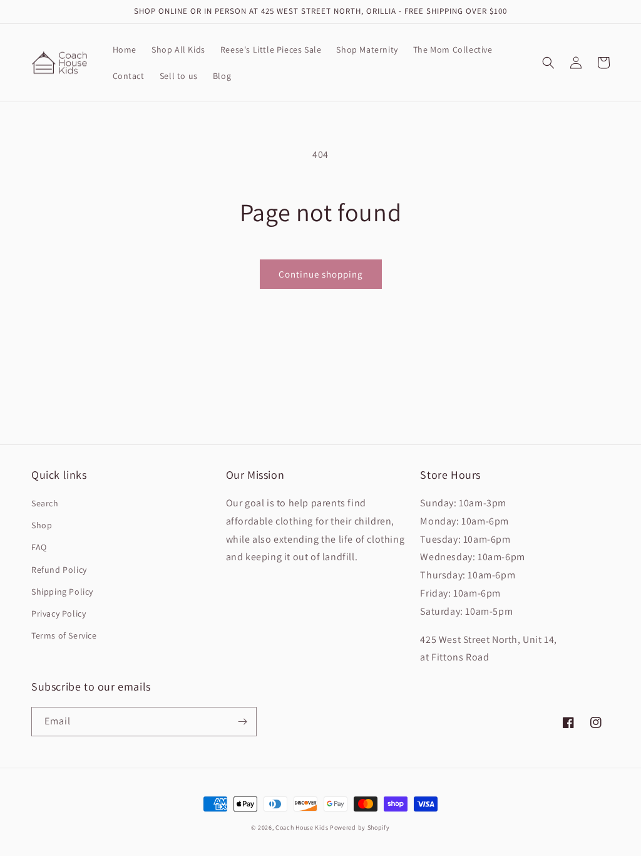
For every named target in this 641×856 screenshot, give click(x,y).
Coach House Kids (301, 827)
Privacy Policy (58, 613)
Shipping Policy (62, 591)
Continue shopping (321, 274)
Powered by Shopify (360, 827)
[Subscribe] (242, 721)
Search (45, 503)
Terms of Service (64, 635)
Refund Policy (59, 569)
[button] (548, 62)
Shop (41, 525)
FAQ (39, 547)
